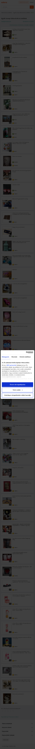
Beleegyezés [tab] (5, 357)
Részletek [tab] (14, 357)
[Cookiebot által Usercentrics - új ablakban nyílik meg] (26, 352)
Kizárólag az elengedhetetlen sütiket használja (17, 395)
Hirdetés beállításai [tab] (25, 357)
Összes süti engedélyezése (17, 384)
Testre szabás (17, 390)
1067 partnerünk (11, 365)
